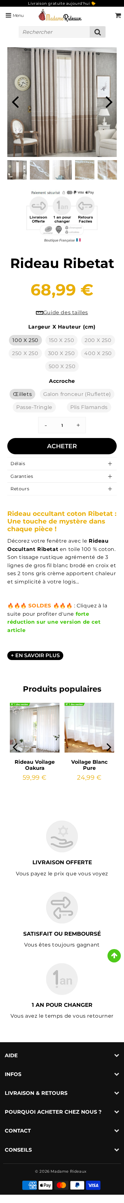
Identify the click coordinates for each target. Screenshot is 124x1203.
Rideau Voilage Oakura (35, 765)
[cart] (118, 15)
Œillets (22, 394)
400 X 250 (98, 353)
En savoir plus (37, 655)
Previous (15, 101)
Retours (19, 489)
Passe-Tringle (34, 407)
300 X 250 (61, 353)
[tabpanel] (17, 170)
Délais (17, 463)
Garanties (21, 476)
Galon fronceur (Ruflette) (77, 394)
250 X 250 (25, 353)
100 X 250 (25, 340)
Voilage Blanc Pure (89, 765)
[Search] (98, 32)
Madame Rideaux (68, 1171)
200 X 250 (98, 340)
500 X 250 (62, 366)
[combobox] (62, 32)
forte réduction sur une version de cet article (53, 622)
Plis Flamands (89, 407)
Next (109, 101)
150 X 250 (61, 340)
